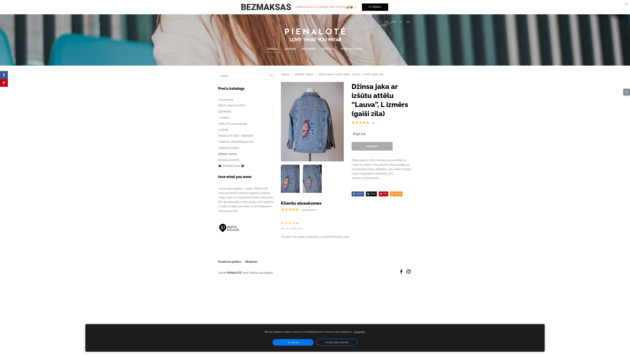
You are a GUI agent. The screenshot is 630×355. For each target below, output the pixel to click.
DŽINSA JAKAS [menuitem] (227, 154)
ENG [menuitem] (393, 22)
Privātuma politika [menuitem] (229, 261)
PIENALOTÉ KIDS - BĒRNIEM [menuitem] (235, 135)
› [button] (272, 105)
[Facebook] (401, 271)
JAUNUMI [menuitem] (290, 48)
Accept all (293, 342)
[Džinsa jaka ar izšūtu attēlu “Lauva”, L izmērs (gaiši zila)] (290, 179)
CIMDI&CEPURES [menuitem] (228, 148)
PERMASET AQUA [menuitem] (352, 48)
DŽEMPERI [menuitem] (224, 111)
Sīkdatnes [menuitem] (251, 261)
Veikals (285, 74)
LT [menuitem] (401, 22)
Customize (359, 331)
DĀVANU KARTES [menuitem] (229, 160)
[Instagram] (408, 271)
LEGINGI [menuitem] (223, 129)
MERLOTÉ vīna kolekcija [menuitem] (232, 123)
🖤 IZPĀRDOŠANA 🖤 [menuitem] (231, 166)
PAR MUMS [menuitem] (309, 48)
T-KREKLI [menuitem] (224, 117)
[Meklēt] (271, 75)
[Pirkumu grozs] (626, 92)
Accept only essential (337, 342)
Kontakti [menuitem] (328, 48)
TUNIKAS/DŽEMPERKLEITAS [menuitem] (236, 141)
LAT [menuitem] (386, 22)
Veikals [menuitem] (272, 48)
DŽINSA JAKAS (304, 74)
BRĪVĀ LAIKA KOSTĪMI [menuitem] (231, 105)
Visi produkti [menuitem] (225, 99)
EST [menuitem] (408, 22)
